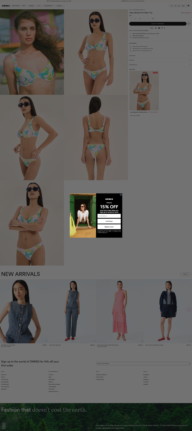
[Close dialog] (121, 194)
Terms (100, 232)
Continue (109, 221)
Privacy (103, 232)
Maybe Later (109, 227)
